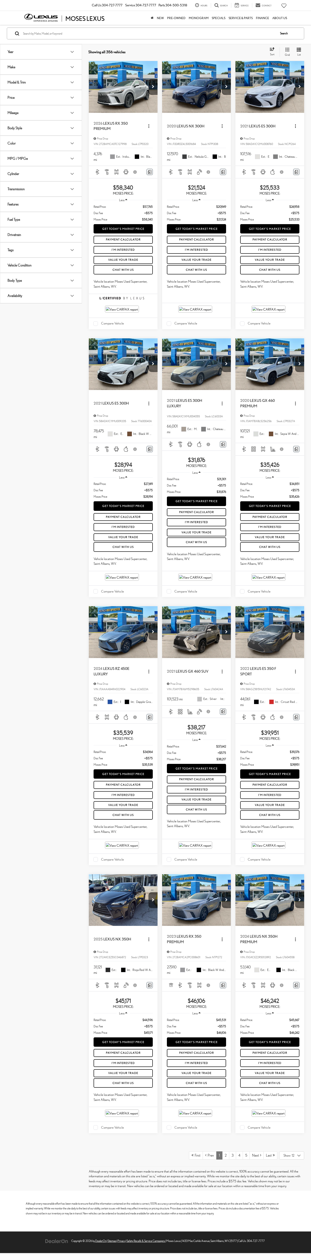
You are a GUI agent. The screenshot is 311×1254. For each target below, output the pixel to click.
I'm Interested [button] (123, 249)
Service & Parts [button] (241, 18)
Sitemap (112, 1241)
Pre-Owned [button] (176, 18)
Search (284, 33)
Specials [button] (218, 18)
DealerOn (101, 1241)
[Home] (152, 18)
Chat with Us (123, 269)
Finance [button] (262, 18)
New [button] (160, 18)
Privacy (121, 1241)
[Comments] (150, 172)
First (197, 1155)
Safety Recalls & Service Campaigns (146, 1241)
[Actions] (149, 126)
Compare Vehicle (112, 323)
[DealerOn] (56, 1241)
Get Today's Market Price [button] (123, 229)
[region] (123, 213)
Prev (210, 1155)
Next (256, 1155)
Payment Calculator (123, 239)
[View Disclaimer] (135, 172)
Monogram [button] (199, 18)
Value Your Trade (123, 259)
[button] (153, 87)
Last (269, 1155)
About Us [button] (279, 18)
